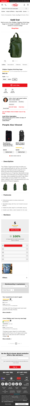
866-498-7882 (8, 372)
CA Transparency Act (5, 391)
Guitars (3, 11)
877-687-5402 (22, 372)
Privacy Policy (15, 396)
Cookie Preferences (8, 401)
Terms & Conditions (10, 388)
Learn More (5, 120)
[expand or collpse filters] (27, 278)
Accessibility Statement (24, 388)
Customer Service (11, 380)
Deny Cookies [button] (8, 404)
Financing (19, 380)
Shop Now (15, 28)
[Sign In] (24, 4)
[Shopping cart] (27, 4)
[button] (15, 161)
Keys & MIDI (19, 11)
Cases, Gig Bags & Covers (18, 15)
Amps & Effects (10, 11)
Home (2, 15)
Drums (25, 11)
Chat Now (21, 107)
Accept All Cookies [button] (22, 404)
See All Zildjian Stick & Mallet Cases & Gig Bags (13, 112)
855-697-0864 (13, 107)
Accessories (8, 15)
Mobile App (26, 380)
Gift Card (3, 380)
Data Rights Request (19, 391)
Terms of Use (4, 388)
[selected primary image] (15, 45)
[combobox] (8, 290)
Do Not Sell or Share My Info (12, 391)
